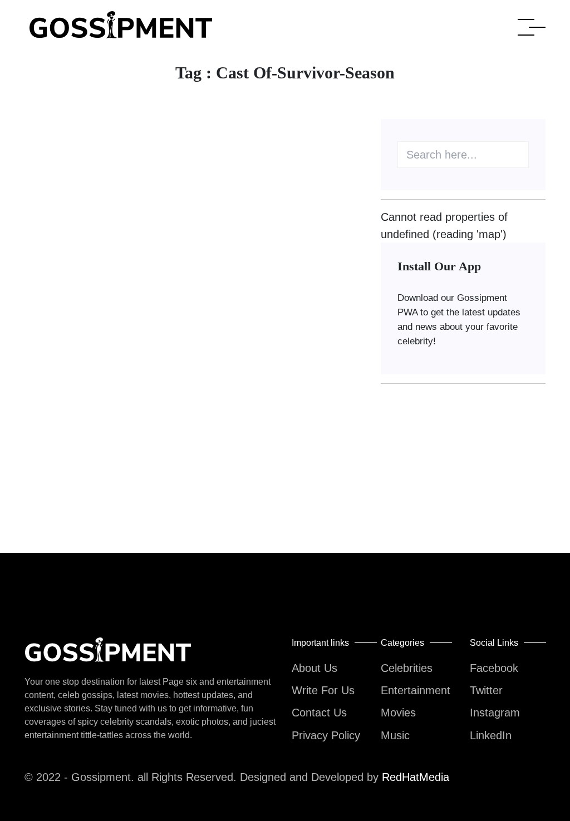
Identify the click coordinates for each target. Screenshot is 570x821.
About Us (314, 668)
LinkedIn (491, 735)
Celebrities (407, 668)
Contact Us (319, 712)
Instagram (495, 712)
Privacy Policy (326, 735)
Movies (398, 712)
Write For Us (323, 690)
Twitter (486, 690)
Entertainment (415, 690)
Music (395, 735)
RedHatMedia (415, 777)
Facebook (494, 668)
